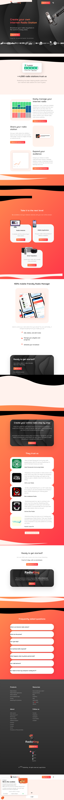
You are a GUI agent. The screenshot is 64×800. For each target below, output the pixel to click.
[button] (32, 782)
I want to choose (14, 793)
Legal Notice (42, 767)
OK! (23, 793)
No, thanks (6, 793)
